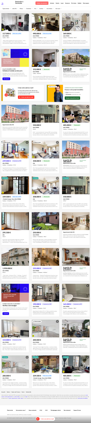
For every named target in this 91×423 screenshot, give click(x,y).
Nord (23, 392)
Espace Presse (77, 410)
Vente (8, 392)
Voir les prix (6, 78)
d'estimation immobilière (83, 398)
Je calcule (6, 313)
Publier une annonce (42, 3)
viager (26, 396)
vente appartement (9, 396)
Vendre (57, 3)
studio (19, 398)
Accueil (3, 392)
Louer (62, 3)
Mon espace (86, 3)
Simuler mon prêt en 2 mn (72, 98)
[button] (12, 29)
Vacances (67, 3)
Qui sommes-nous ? (21, 410)
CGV (46, 410)
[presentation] (2, 22)
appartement (14, 398)
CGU (41, 410)
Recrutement (67, 410)
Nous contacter (33, 410)
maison (9, 398)
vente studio (16, 396)
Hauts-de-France (15, 392)
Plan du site (10, 410)
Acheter (52, 3)
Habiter (80, 3)
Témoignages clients (56, 410)
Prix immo (73, 3)
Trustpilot (29, 414)
